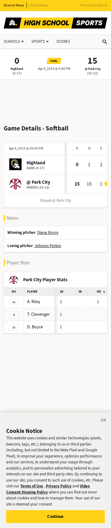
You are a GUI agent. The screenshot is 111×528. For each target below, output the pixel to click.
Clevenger (38, 314)
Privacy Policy (59, 486)
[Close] (103, 421)
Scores (63, 41)
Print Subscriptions (93, 5)
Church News (38, 5)
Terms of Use (31, 486)
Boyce (35, 327)
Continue (55, 516)
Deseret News (14, 5)
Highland (16, 69)
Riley (33, 302)
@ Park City (93, 69)
